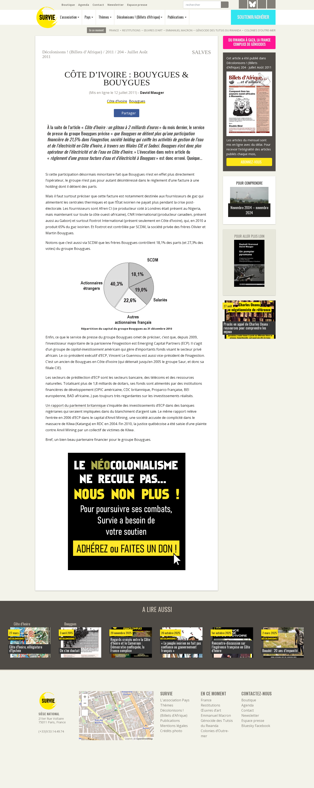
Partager (128, 113)
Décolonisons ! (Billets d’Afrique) (138, 17)
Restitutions (131, 30)
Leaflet (128, 738)
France (114, 30)
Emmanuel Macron (179, 30)
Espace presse (137, 5)
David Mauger (152, 92)
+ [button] (85, 696)
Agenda (83, 5)
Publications (176, 17)
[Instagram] (271, 5)
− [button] (85, 703)
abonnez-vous (250, 162)
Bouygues (137, 101)
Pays (88, 17)
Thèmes (103, 17)
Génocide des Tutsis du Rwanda (218, 30)
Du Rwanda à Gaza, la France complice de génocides (249, 42)
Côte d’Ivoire (117, 101)
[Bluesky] (252, 7)
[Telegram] (243, 5)
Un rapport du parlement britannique (75, 405)
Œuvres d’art (153, 30)
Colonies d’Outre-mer (260, 30)
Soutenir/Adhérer (253, 17)
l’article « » (114, 127)
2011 (110, 52)
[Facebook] (262, 5)
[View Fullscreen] (85, 712)
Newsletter (115, 5)
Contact (98, 5)
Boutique (68, 5)
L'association (68, 17)
